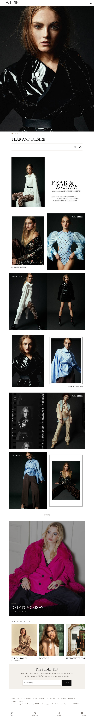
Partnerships (72, 699)
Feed (13, 699)
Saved (35, 699)
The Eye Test (61, 699)
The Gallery (51, 699)
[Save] (75, 147)
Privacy (20, 701)
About (14, 701)
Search (41, 699)
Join (67, 683)
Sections (27, 699)
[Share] (80, 147)
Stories (19, 699)
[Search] (90, 2)
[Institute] (11, 3)
